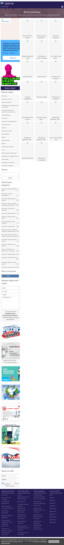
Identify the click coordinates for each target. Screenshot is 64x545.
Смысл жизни (41, 76)
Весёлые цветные (27, 158)
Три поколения (27, 76)
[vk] (10, 276)
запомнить (6, 484)
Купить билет (10, 88)
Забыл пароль (10, 486)
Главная (6, 15)
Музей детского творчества (25, 15)
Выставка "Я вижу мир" (8, 226)
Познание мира (42, 97)
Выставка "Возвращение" (9, 254)
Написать (13, 58)
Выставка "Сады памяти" (9, 267)
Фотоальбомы (13, 15)
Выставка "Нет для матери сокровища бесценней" (47, 15)
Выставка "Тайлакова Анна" (10, 257)
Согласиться (53, 541)
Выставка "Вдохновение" (9, 213)
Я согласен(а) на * (10, 313)
